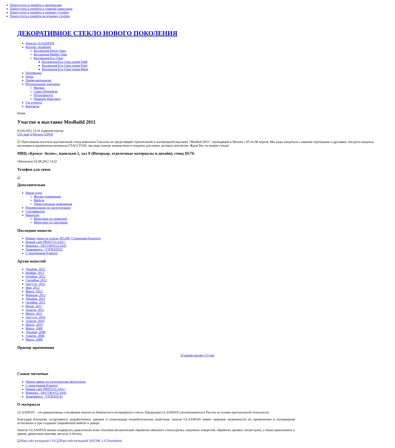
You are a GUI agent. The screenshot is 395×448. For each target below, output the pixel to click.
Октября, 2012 (35, 276)
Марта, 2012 (34, 291)
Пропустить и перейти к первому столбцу (39, 12)
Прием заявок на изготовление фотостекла (56, 381)
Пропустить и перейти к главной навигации (41, 8)
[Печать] (36, 134)
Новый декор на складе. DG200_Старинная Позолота (63, 238)
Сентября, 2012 (36, 280)
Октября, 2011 (35, 302)
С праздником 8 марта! (42, 253)
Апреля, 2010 (35, 321)
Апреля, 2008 (35, 336)
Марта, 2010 (34, 324)
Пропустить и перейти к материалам (36, 5)
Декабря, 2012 (35, 269)
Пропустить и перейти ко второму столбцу (40, 16)
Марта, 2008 (34, 339)
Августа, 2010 (35, 317)
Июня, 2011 (34, 306)
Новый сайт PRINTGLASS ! (45, 242)
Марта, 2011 (34, 313)
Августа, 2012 (35, 284)
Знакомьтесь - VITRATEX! (44, 249)
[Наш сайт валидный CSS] (37, 440)
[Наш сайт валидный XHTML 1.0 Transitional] (89, 440)
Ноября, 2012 (35, 273)
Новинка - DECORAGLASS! (46, 245)
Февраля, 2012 (36, 295)
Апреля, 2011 (35, 310)
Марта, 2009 (34, 328)
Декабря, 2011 (35, 299)
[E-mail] (23, 134)
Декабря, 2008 (35, 332)
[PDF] (48, 134)
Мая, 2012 (33, 287)
